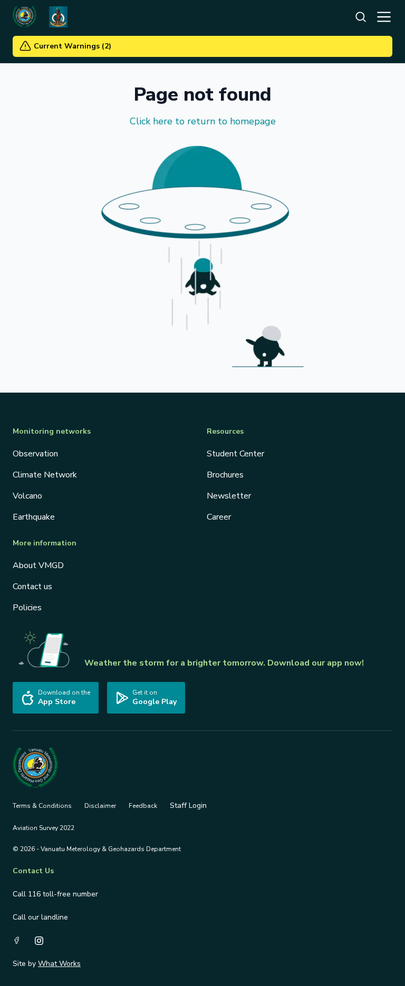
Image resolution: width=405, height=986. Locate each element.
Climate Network (45, 475)
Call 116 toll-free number (55, 894)
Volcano (27, 496)
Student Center (235, 454)
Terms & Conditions (42, 806)
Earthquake (34, 517)
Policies (27, 607)
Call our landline (40, 917)
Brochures (225, 475)
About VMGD (38, 565)
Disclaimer (100, 806)
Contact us (32, 586)
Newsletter (229, 496)
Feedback (143, 806)
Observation (35, 454)
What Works (59, 964)
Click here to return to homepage (203, 121)
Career (219, 517)
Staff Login (188, 805)
